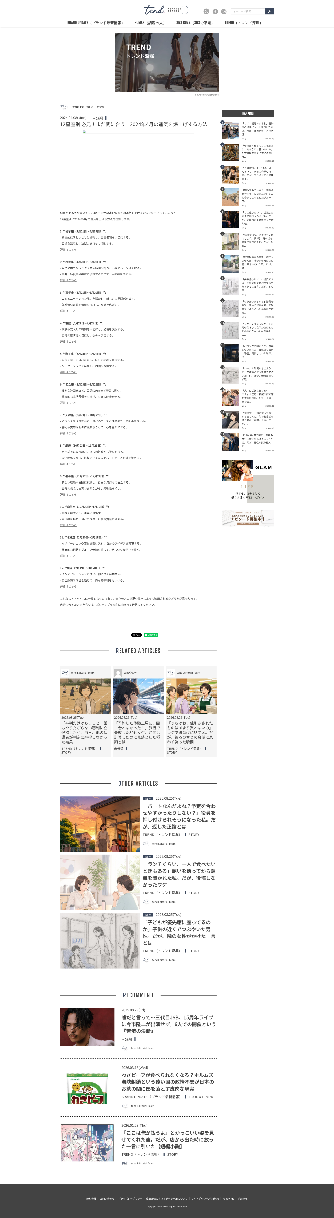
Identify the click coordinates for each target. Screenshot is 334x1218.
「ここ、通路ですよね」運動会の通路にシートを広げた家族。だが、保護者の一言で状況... (257, 129)
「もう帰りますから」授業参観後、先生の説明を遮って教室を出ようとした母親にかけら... (257, 307)
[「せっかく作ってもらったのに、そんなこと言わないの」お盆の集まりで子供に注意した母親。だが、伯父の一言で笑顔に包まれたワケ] (232, 153)
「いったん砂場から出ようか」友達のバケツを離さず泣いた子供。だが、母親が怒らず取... (257, 374)
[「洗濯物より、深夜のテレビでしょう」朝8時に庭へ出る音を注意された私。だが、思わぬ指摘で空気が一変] (232, 242)
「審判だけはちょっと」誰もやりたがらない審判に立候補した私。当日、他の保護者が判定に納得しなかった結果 (84, 732)
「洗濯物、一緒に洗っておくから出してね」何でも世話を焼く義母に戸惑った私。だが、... (257, 418)
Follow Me (228, 1198)
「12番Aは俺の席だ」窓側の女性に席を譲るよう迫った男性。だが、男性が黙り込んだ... (257, 440)
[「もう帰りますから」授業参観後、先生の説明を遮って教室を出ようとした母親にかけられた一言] (232, 309)
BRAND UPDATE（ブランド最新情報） (96, 23)
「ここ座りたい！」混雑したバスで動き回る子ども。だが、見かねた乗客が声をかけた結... (257, 218)
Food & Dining (201, 1096)
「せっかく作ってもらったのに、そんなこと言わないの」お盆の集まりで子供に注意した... (257, 151)
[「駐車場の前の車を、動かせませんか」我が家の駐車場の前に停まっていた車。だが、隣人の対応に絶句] (232, 265)
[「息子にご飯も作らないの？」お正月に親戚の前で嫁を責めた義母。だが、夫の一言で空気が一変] (232, 398)
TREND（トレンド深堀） (244, 23)
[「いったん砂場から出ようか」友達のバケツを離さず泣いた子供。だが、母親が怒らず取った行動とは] (232, 376)
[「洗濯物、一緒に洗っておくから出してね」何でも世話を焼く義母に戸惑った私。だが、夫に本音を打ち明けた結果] (232, 421)
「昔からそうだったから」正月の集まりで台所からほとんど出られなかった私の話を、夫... (257, 329)
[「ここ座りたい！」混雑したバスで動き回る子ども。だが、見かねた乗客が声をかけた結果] (232, 220)
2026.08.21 (269, 339)
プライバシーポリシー (130, 1198)
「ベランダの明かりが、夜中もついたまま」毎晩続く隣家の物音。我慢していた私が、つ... (257, 351)
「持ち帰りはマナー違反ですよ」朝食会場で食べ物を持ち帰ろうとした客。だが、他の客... (257, 284)
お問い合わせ (107, 1198)
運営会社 (91, 1198)
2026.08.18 (269, 138)
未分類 (97, 117)
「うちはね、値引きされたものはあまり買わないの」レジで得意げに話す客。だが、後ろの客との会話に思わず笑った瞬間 (190, 732)
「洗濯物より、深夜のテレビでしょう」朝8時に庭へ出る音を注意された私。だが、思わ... (257, 240)
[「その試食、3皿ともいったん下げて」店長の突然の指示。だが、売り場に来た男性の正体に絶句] (232, 176)
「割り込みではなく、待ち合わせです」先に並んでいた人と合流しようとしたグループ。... (257, 195)
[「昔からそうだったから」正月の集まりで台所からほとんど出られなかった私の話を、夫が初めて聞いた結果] (232, 332)
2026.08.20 (269, 250)
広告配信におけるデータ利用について (167, 1198)
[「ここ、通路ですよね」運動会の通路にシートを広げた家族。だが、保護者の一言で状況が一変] (232, 131)
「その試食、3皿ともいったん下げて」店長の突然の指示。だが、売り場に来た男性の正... (257, 173)
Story (66, 752)
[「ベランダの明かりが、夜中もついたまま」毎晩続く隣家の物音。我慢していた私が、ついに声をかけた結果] (232, 354)
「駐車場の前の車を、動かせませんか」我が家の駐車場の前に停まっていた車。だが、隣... (257, 262)
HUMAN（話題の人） (151, 23)
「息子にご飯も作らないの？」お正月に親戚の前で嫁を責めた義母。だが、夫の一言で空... (257, 396)
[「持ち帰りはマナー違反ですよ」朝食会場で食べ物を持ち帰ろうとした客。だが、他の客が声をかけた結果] (232, 287)
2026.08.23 (269, 405)
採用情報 (243, 1198)
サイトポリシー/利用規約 (205, 1198)
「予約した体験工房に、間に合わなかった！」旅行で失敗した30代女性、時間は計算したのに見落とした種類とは (137, 732)
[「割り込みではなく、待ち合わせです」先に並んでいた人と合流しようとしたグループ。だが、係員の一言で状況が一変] (232, 198)
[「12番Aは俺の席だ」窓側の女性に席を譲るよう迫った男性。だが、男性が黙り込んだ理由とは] (232, 443)
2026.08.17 (269, 183)
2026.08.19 (269, 205)
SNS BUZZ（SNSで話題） (195, 23)
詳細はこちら (68, 249)
